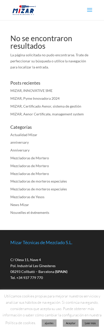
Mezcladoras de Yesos (27, 197)
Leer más (90, 323)
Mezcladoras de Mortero (29, 158)
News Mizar (19, 204)
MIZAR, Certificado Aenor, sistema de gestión (45, 106)
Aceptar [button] (70, 323)
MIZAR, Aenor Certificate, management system (47, 114)
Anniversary (20, 150)
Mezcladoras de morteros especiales (38, 181)
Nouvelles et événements (29, 212)
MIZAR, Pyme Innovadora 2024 (35, 98)
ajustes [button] (49, 323)
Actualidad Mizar (23, 135)
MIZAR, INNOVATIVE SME (31, 90)
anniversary (19, 142)
